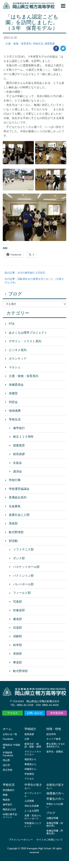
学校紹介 (30, 728)
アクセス (12, 713)
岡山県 (6, 760)
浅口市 (6, 765)
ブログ (15, 293)
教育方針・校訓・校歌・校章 (32, 745)
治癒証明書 (52, 818)
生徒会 (17, 462)
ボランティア (17, 358)
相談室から (30, 759)
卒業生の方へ (55, 798)
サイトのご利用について (49, 839)
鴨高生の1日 (9, 809)
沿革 (26, 739)
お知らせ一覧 (10, 734)
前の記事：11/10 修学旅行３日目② (25, 272)
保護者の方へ (55, 793)
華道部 (17, 662)
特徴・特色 (53, 728)
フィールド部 (22, 592)
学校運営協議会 (19, 488)
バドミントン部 (23, 575)
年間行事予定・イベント (11, 816)
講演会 (17, 471)
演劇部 (17, 636)
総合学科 (51, 734)
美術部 (13, 523)
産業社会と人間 (19, 514)
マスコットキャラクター (32, 753)
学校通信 (29, 774)
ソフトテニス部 (23, 549)
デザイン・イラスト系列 (25, 341)
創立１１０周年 (23, 436)
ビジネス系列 (17, 350)
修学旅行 (19, 428)
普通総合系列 (17, 497)
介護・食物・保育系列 (18, 43)
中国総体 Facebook (8, 754)
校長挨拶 (19, 454)
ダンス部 (19, 558)
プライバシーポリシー (21, 839)
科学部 (17, 645)
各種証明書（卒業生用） (54, 832)
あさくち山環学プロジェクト (28, 332)
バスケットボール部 (26, 566)
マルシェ (15, 367)
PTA (12, 323)
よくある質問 (31, 810)
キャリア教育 (53, 739)
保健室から (30, 769)
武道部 (17, 627)
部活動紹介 (9, 790)
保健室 (13, 393)
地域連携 (15, 410)
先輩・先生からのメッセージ (32, 817)
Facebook (8, 739)
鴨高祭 (6, 799)
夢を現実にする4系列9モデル (55, 745)
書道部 (17, 619)
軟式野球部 (16, 532)
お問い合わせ (34, 713)
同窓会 (13, 402)
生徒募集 (15, 506)
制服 (5, 794)
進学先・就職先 (54, 751)
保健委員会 (16, 384)
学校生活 (38, 43)
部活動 (13, 540)
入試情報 (29, 800)
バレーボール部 (23, 584)
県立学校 (7, 770)
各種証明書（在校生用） (54, 824)
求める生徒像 (31, 805)
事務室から (30, 764)
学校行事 (15, 480)
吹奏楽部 (19, 610)
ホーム (7, 728)
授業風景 (50, 43)
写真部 (17, 601)
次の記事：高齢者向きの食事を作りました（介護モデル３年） (34, 280)
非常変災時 (56, 713)
